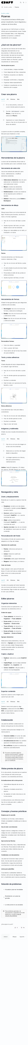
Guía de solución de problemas (13, 915)
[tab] (3, 99)
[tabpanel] (14, 116)
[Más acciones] (26, 2)
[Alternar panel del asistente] (23, 2)
